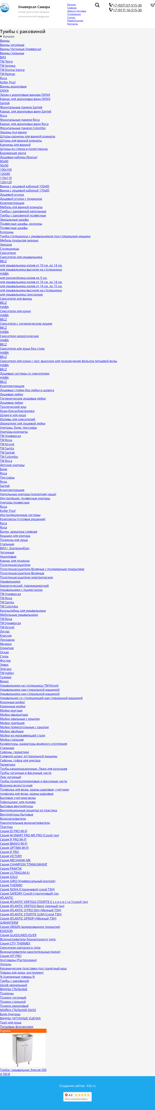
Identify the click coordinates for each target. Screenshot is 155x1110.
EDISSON (6, 931)
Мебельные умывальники (19, 615)
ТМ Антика (7, 66)
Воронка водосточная (16, 785)
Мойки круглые (11, 710)
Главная (72, 7)
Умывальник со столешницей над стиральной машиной (41, 698)
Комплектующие (12, 203)
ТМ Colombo (9, 457)
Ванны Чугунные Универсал (20, 49)
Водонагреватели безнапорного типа (28, 939)
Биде (3, 469)
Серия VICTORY (11, 856)
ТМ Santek (7, 452)
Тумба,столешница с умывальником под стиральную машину (45, 236)
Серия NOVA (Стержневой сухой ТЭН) (27, 889)
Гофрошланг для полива (18, 802)
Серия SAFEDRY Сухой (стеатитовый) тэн (29, 893)
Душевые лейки (11, 394)
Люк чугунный (10, 777)
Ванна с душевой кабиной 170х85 (24, 190)
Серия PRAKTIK (11, 868)
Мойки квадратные (14, 715)
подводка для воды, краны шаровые (26, 794)
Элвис (4, 665)
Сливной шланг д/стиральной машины (28, 756)
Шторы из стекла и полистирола (24, 149)
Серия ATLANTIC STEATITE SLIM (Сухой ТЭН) (31, 914)
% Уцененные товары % (17, 977)
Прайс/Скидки (75, 20)
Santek (5, 103)
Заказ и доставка (76, 10)
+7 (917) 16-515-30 (127, 10)
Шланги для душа (13, 415)
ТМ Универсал (10, 436)
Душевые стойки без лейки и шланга (27, 390)
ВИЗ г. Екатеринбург (15, 548)
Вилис (4, 681)
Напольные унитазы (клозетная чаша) (28, 494)
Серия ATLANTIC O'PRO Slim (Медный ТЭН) (30, 910)
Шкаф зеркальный (13, 985)
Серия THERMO (11, 885)
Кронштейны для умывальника (23, 611)
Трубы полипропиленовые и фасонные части (33, 781)
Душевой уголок (12, 195)
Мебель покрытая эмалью (19, 240)
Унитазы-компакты (14, 432)
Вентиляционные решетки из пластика (28, 810)
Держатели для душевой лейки (22, 423)
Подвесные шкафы (14, 228)
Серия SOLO (9, 877)
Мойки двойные (12, 731)
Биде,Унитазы (10, 1014)
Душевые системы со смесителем (24, 373)
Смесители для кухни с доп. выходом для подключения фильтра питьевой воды (58, 361)
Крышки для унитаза (15, 536)
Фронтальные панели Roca (20, 120)
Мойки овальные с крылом (20, 719)
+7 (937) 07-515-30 (127, 5)
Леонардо (7, 640)
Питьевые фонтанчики (16, 1027)
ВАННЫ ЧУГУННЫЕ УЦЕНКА (20, 1018)
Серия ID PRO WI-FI (13, 831)
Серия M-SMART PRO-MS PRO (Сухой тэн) (29, 835)
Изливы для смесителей (17, 419)
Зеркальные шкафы (14, 219)
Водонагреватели (13, 819)
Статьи (71, 17)
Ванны (5, 41)
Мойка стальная (12, 739)
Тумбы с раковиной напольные (23, 211)
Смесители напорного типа (20, 947)
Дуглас (5, 631)
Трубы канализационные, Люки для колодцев (33, 769)
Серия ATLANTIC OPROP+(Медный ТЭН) (28, 918)
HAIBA (4, 274)
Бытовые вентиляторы (16, 806)
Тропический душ (13, 407)
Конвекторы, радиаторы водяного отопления (33, 744)
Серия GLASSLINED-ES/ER (18, 935)
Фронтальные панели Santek (21, 107)
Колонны (6, 232)
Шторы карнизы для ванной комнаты (27, 136)
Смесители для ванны (16, 299)
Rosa (3, 473)
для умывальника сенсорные (21, 294)
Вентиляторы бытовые (16, 814)
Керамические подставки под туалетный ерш (33, 968)
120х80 (5, 174)
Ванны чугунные (12, 45)
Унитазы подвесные (14, 502)
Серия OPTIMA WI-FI (14, 848)
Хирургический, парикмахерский (24, 586)
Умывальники (10, 581)
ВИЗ (3, 57)
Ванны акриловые (13, 86)
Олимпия (7, 648)
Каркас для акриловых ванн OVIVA (25, 99)
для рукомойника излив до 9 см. (23, 278)
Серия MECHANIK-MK (15, 860)
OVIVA (4, 90)
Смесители (8, 253)
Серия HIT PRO (10, 956)
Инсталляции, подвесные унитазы (25, 498)
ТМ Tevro (6, 61)
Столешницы (9, 249)
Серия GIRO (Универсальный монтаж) (27, 881)
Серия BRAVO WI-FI (13, 843)
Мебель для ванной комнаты (21, 207)
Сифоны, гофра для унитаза (20, 760)
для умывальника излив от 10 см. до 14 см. (31, 265)
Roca (3, 78)
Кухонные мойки (12, 702)
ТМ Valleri (7, 673)
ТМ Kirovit (7, 444)
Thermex (6, 827)
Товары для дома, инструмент (22, 972)
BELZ (3, 261)
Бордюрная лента (13, 153)
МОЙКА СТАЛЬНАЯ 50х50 (18, 1010)
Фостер (5, 660)
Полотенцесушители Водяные (22, 573)
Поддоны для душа (14, 540)
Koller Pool (8, 82)
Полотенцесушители (15, 565)
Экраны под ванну (13, 132)
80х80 (4, 161)
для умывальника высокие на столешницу (31, 269)
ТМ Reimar (7, 74)
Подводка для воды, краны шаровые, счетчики (34, 789)
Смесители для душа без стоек (22, 348)
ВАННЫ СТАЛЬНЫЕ (13, 989)
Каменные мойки (13, 706)
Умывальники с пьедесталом (21, 590)
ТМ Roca (6, 461)
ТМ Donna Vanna (12, 70)
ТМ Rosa (6, 440)
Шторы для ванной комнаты (21, 140)
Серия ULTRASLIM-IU (15, 873)
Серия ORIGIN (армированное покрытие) (30, 927)
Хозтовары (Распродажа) (18, 960)
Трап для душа (10, 1022)
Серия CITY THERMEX (15, 943)
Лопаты (5, 964)
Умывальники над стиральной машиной (30, 690)
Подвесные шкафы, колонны (21, 224)
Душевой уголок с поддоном (21, 199)
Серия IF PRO (9, 852)
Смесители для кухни (15, 311)
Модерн (6, 644)
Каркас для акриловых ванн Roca (24, 124)
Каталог (71, 4)
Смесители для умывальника (21, 257)
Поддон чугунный (13, 997)
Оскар (4, 652)
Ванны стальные (12, 53)
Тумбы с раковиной (14, 981)
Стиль (4, 656)
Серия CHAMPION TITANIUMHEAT (23, 864)
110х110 (6, 178)
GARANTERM (9, 923)
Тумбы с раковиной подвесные (23, 215)
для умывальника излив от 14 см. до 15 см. (31, 286)
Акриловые (8, 556)
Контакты (72, 23)
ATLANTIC (6, 898)
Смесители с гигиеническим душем (26, 323)
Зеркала (6, 244)
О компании (74, 14)
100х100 (6, 170)
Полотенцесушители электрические (26, 577)
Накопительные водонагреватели (25, 823)
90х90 (4, 165)
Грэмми (5, 677)
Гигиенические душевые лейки (23, 398)
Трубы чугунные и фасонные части (25, 773)
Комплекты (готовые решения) (22, 519)
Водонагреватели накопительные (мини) (30, 952)
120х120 (6, 182)
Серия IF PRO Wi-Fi (13, 839)
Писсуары (7, 477)
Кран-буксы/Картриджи (17, 411)
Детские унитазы (12, 465)
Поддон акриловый (14, 1006)
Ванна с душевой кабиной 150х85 (24, 186)
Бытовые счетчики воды (18, 798)
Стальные (7, 544)
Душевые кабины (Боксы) (18, 157)
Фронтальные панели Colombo (23, 128)
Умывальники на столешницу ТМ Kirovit (29, 685)
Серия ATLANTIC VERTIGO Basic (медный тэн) (32, 906)
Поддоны (7, 993)
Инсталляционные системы (20, 515)
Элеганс (6, 669)
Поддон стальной (13, 1002)
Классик (6, 635)
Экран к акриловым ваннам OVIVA (25, 95)
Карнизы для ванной (15, 145)
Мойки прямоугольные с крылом (24, 727)
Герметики (7, 764)
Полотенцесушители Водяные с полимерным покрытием (42, 569)
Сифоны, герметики (14, 752)
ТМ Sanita (7, 448)
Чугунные (7, 552)
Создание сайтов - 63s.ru (77, 1086)
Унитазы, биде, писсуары (18, 427)
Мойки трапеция (12, 723)
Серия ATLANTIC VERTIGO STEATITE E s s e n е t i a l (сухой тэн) (44, 902)
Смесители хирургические (19, 336)
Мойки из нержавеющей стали (22, 735)
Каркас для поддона (14, 561)
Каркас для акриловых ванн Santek (25, 111)
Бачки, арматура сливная (18, 531)
